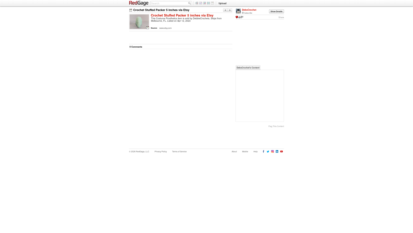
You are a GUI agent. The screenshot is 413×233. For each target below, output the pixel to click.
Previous (229, 10)
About (234, 151)
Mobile (245, 151)
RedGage (139, 3)
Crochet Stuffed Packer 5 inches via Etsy (182, 15)
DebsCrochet (249, 9)
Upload (223, 3)
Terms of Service (179, 151)
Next (225, 10)
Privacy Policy (161, 151)
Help (255, 151)
